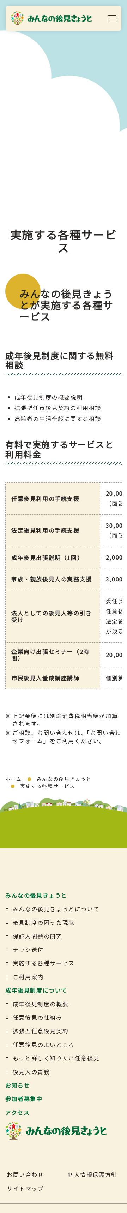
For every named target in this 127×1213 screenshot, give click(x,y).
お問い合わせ (25, 1174)
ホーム (13, 778)
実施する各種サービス (44, 963)
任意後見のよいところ (44, 1044)
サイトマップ (25, 1188)
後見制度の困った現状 (44, 922)
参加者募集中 (24, 1098)
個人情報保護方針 (92, 1174)
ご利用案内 (28, 976)
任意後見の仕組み (37, 1017)
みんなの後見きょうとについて (56, 909)
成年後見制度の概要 (40, 1004)
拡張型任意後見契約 (40, 1030)
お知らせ (17, 1085)
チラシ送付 (28, 949)
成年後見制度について (36, 990)
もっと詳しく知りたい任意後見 (56, 1058)
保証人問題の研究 (37, 936)
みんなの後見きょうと (64, 779)
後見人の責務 (31, 1071)
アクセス (17, 1112)
